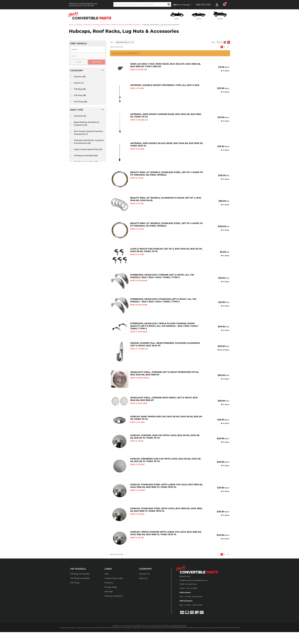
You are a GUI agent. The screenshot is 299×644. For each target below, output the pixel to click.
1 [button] (221, 554)
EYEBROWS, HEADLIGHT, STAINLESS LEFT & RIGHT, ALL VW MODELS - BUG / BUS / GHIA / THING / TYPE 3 (163, 300)
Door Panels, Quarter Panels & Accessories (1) (88, 132)
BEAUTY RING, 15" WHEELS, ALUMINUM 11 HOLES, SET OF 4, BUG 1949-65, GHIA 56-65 (165, 199)
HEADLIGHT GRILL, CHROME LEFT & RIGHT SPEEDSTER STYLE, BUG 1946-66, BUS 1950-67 (164, 373)
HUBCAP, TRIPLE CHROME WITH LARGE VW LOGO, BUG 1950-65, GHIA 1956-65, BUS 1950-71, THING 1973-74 (165, 533)
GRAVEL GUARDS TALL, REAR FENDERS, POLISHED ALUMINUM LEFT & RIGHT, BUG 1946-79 (165, 344)
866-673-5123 (185, 576)
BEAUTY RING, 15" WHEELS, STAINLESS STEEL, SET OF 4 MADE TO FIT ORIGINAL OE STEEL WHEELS (166, 224)
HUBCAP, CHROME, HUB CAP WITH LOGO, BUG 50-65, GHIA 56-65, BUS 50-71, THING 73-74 (165, 436)
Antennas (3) (80, 116)
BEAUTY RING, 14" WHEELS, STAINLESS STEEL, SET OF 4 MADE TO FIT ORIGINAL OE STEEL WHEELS (166, 173)
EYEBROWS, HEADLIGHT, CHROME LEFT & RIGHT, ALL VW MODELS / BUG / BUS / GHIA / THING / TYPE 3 (162, 276)
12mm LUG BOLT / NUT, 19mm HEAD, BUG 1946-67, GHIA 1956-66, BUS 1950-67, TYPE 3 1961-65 (165, 65)
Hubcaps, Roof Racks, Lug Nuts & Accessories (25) (89, 141)
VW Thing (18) (80, 102)
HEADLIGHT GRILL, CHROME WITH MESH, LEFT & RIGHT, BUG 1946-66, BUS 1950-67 (164, 398)
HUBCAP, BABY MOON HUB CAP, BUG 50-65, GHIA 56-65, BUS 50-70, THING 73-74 (166, 417)
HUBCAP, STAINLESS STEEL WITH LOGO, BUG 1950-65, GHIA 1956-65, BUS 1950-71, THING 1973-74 (166, 509)
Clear (78, 62)
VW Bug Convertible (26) (86, 155)
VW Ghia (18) (80, 95)
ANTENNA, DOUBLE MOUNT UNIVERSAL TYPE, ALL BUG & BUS (164, 85)
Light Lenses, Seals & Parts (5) (88, 149)
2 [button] (224, 554)
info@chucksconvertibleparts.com (194, 580)
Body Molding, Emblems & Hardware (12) (86, 123)
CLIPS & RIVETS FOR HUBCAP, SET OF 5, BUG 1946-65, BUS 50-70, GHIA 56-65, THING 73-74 (166, 250)
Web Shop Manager (178, 626)
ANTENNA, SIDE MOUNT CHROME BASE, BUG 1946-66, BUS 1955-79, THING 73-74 (166, 115)
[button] (87, 70)
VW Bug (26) (80, 89)
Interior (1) (79, 83)
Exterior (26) (80, 76)
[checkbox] (71, 76)
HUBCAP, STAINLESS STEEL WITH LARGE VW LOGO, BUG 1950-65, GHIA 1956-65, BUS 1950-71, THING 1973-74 (166, 485)
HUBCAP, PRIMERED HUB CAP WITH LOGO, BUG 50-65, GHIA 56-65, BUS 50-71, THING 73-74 (165, 460)
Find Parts (96, 62)
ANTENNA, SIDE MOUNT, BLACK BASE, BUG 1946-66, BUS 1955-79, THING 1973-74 (166, 144)
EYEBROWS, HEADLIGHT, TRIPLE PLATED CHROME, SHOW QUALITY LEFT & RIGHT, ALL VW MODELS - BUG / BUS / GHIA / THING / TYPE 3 (164, 326)
